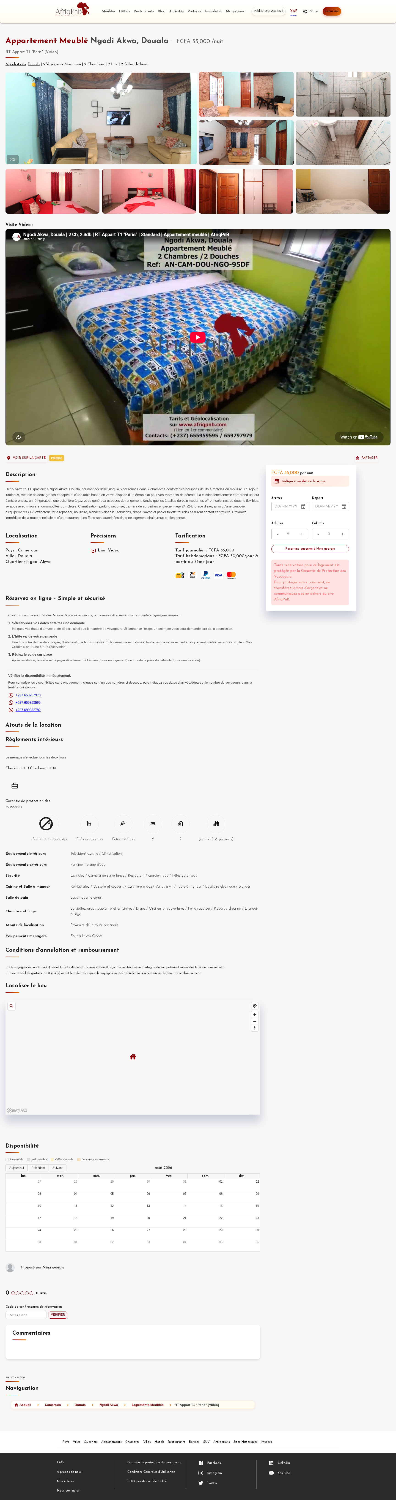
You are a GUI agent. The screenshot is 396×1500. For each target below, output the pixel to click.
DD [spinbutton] (277, 506)
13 (148, 1206)
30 (148, 1181)
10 (39, 1206)
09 (257, 1193)
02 (257, 1181)
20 (148, 1218)
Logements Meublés (148, 1405)
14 (184, 1206)
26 (112, 1230)
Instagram (214, 1473)
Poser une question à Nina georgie (310, 549)
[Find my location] (254, 1005)
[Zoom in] (254, 1014)
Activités (176, 11)
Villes (76, 1442)
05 (112, 1193)
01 (221, 1181)
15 (221, 1206)
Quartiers (91, 1442)
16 (257, 1206)
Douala (34, 64)
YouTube (284, 1473)
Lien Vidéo (108, 550)
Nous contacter (68, 1490)
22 (221, 1218)
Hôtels (124, 11)
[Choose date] (303, 506)
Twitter (212, 1483)
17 (39, 1218)
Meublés (108, 11)
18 (75, 1218)
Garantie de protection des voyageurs (154, 1462)
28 (75, 1181)
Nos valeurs (65, 1481)
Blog (161, 11)
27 (39, 1181)
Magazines (235, 11)
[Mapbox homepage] (17, 1110)
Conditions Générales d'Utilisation (151, 1472)
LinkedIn (284, 1463)
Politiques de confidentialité (147, 1481)
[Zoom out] (254, 1021)
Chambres (132, 1442)
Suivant (57, 1168)
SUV (206, 1442)
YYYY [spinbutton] (295, 506)
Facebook (214, 1463)
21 (184, 1218)
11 (75, 1206)
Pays (65, 1442)
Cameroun (53, 1405)
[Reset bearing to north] (254, 1028)
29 (112, 1181)
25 (75, 1230)
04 (75, 1193)
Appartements (111, 1442)
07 (184, 1193)
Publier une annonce (268, 11)
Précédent (38, 1168)
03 (39, 1193)
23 (257, 1218)
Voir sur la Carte (29, 458)
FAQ (60, 1462)
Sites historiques (246, 1442)
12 (112, 1206)
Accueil (25, 1405)
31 (184, 1181)
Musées (266, 1442)
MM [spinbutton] (284, 506)
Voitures (194, 11)
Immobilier (213, 11)
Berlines (194, 1442)
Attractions (221, 1442)
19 (112, 1218)
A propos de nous (69, 1472)
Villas (147, 1442)
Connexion (331, 11)
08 (221, 1193)
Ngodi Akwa (16, 64)
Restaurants (144, 11)
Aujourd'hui (16, 1168)
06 (148, 1193)
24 (39, 1230)
